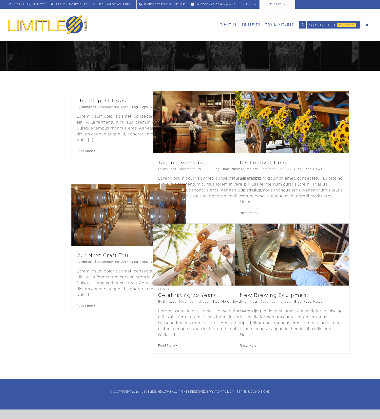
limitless (87, 107)
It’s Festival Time (285, 115)
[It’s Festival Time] (292, 122)
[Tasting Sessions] (210, 122)
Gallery (217, 115)
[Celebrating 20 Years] (210, 255)
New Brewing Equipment (285, 247)
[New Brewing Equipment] (292, 255)
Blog (134, 107)
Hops (144, 107)
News (220, 131)
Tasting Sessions (203, 115)
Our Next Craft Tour (121, 207)
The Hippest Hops (101, 100)
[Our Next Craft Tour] (128, 215)
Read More (84, 151)
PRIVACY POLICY (221, 391)
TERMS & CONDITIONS (253, 391)
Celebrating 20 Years (203, 247)
